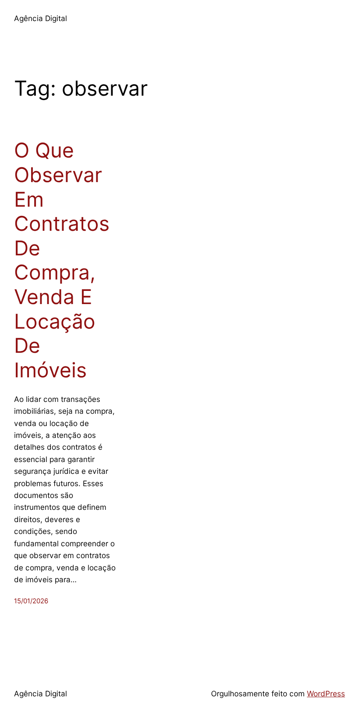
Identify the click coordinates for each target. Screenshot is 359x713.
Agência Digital (40, 18)
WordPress (326, 693)
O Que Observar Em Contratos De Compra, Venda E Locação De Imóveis (61, 260)
